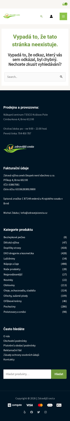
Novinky (8, 280)
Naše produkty (12, 269)
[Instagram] (45, 412)
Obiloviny (9, 285)
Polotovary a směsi (15, 311)
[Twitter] (38, 412)
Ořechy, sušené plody (16, 295)
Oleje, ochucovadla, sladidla (20, 290)
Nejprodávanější (13, 274)
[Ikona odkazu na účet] (51, 16)
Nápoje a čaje (11, 263)
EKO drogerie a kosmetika (19, 253)
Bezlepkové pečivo (14, 237)
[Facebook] (31, 412)
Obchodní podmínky (15, 340)
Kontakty (8, 359)
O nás (6, 336)
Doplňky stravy (12, 247)
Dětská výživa (11, 242)
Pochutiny (9, 306)
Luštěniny (9, 258)
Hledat (59, 374)
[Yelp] (24, 412)
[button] (41, 16)
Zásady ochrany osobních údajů (21, 354)
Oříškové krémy (13, 301)
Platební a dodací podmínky (19, 345)
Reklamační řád (12, 350)
